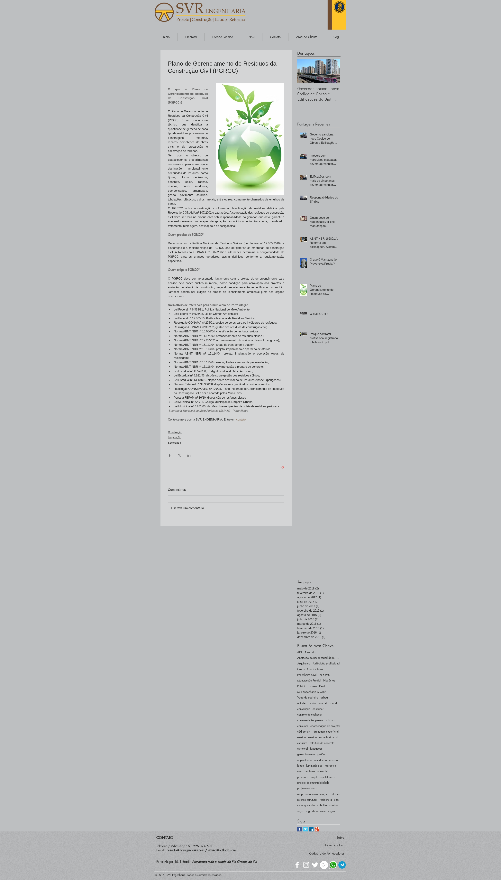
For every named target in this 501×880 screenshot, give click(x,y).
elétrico (312, 737)
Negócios (329, 680)
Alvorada (310, 652)
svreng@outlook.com (222, 850)
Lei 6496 (324, 674)
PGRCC (301, 686)
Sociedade (174, 442)
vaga (300, 811)
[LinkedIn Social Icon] (311, 829)
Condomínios (315, 669)
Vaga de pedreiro (307, 697)
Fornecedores (335, 853)
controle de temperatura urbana (315, 720)
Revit (322, 686)
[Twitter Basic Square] (305, 829)
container (318, 708)
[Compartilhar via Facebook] (170, 455)
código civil (304, 731)
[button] (191, 37)
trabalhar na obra (327, 805)
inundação (320, 760)
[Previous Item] (303, 71)
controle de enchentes (310, 714)
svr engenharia (306, 805)
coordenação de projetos (325, 725)
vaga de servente (315, 811)
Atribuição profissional (326, 663)
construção (303, 708)
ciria (313, 703)
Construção (175, 432)
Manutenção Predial (309, 680)
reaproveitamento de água (312, 794)
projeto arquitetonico (322, 777)
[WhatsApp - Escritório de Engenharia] (333, 865)
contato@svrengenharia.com (185, 850)
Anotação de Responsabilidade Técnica (318, 657)
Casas (301, 669)
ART (299, 652)
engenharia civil (328, 737)
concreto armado (328, 703)
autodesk (302, 703)
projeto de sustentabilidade (313, 782)
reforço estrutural (307, 799)
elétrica (301, 737)
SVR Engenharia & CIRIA (311, 691)
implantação (304, 760)
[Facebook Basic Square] (299, 829)
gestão (321, 754)
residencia (326, 799)
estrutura (302, 743)
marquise (330, 765)
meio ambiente (306, 771)
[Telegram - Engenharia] (342, 865)
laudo (300, 765)
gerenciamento (306, 754)
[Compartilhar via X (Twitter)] (179, 455)
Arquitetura (303, 663)
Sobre (340, 838)
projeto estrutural (307, 788)
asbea (324, 697)
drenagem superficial (326, 731)
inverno (333, 760)
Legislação (174, 437)
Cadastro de (318, 853)
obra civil (322, 771)
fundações (316, 748)
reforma (335, 794)
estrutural (302, 748)
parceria (302, 777)
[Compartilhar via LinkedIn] (189, 455)
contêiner (302, 725)
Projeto (313, 686)
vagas (331, 811)
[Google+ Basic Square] (317, 829)
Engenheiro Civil (306, 674)
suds (337, 799)
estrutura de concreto (322, 743)
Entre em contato (333, 845)
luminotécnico (314, 765)
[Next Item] (334, 71)
